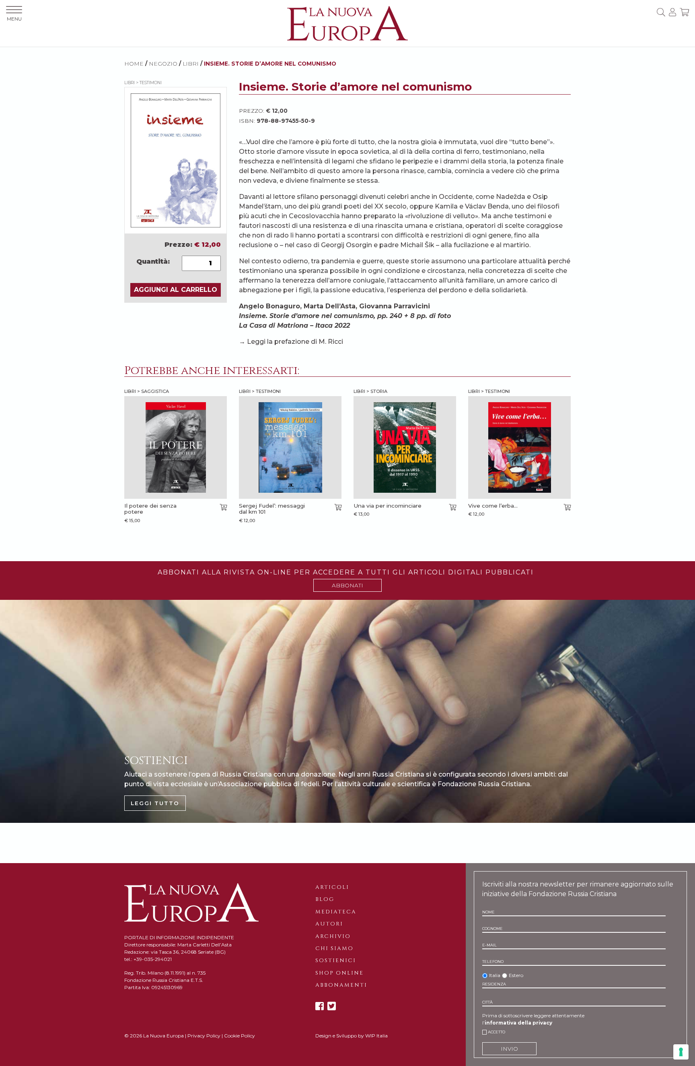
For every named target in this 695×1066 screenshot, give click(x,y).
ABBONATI (347, 585)
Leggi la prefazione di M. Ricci (295, 341)
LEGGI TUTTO (155, 803)
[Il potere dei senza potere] (175, 447)
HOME (134, 63)
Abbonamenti (341, 985)
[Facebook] (319, 1006)
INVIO (509, 1048)
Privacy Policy (203, 1036)
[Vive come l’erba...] (519, 447)
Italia (494, 975)
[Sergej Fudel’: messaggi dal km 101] (290, 447)
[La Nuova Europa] (347, 23)
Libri (191, 63)
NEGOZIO (163, 63)
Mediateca (335, 911)
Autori (329, 924)
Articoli (332, 887)
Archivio (333, 936)
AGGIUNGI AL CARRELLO (175, 289)
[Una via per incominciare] (405, 447)
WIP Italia (376, 1036)
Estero (516, 975)
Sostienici (335, 960)
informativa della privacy (518, 1023)
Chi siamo (334, 948)
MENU (14, 19)
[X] (331, 1006)
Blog (324, 899)
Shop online (339, 973)
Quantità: (153, 261)
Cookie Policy (239, 1036)
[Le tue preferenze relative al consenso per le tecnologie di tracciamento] (681, 1052)
